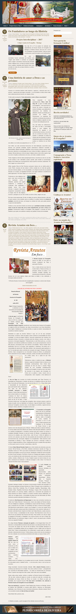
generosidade (11, 86)
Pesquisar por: (57, 30)
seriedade (36, 87)
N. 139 (47, 236)
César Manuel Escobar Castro (42, 230)
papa (9, 239)
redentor (25, 87)
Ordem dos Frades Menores (35, 238)
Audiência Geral (46, 229)
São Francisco (15, 37)
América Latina (36, 227)
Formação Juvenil (21, 83)
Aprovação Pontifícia (44, 227)
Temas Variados (56, 26)
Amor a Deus (37, 83)
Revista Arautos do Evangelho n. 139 (31, 241)
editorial (29, 232)
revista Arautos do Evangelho (18, 241)
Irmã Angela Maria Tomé (42, 235)
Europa (44, 232)
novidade (17, 238)
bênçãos (10, 230)
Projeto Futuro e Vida (14, 26)
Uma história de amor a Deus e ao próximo (26, 79)
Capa (13, 230)
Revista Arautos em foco (44, 241)
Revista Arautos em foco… (22, 225)
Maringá (17, 236)
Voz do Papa (44, 243)
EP (30, 84)
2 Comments (44, 87)
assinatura (31, 229)
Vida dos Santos (28, 83)
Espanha (34, 232)
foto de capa (24, 233)
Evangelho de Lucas (17, 233)
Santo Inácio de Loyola (32, 35)
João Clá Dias (21, 86)
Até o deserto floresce (38, 229)
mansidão (26, 86)
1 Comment (28, 37)
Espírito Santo (43, 34)
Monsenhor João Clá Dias (40, 236)
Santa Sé (15, 242)
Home (4, 26)
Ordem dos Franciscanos (19, 87)
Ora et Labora (15, 35)
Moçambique (25, 236)
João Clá (13, 236)
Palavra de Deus (44, 238)
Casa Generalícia (32, 230)
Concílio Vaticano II (23, 232)
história (15, 86)
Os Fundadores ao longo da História (27, 31)
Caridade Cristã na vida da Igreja (21, 230)
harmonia (38, 233)
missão (20, 236)
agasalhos (31, 227)
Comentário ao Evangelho (13, 232)
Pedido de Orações (28, 26)
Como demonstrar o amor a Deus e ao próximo (19, 84)
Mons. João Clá (31, 236)
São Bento (39, 35)
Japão (9, 236)
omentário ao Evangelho (24, 238)
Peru (23, 239)
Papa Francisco (14, 239)
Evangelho (42, 84)
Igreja (23, 235)
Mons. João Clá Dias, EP (33, 86)
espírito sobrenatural (35, 84)
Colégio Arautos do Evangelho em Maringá (31, 34)
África (27, 227)
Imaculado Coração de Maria (31, 235)
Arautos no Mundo (25, 229)
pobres (25, 239)
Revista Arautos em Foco (17, 227)
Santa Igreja (10, 242)
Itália (48, 235)
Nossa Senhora (11, 238)
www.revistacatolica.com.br (29, 285)
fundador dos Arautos (31, 233)
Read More (12, 72)
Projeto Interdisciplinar (22, 35)
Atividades (47, 26)
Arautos (9, 229)
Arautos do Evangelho (16, 229)
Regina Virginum (43, 239)
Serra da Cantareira (17, 243)
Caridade (43, 83)
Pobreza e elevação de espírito (33, 239)
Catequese (38, 26)
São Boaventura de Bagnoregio (24, 242)
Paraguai (19, 239)
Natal (65, 26)
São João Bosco (21, 37)
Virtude (40, 87)
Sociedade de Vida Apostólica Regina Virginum (31, 243)
